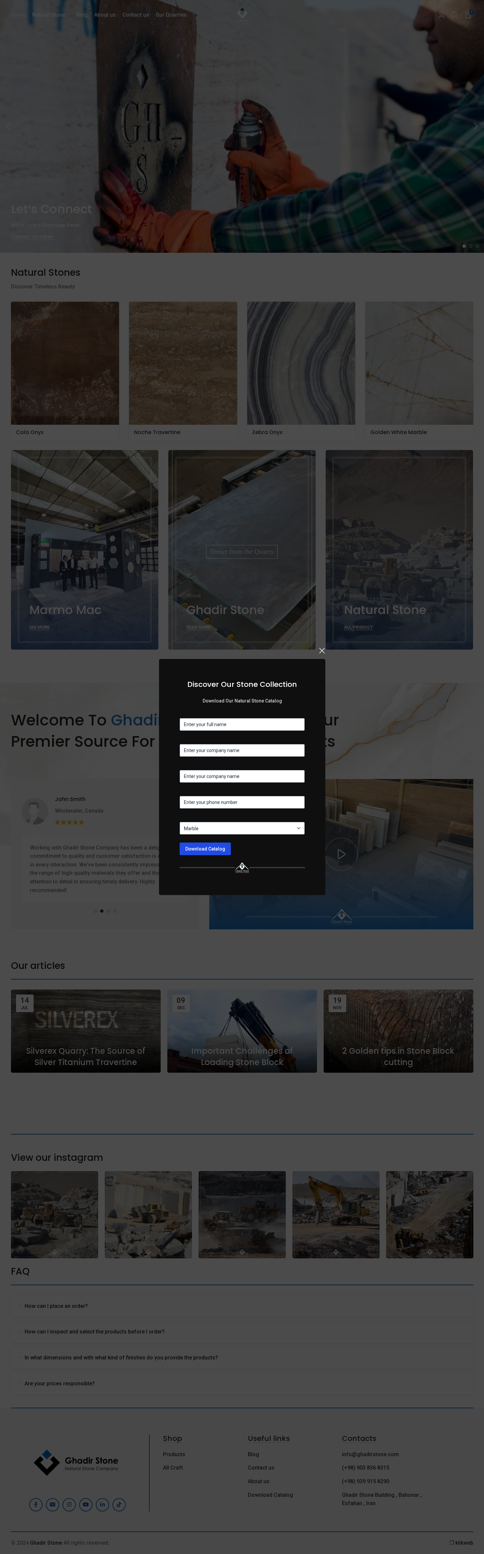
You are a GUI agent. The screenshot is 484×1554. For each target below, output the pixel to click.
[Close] (322, 650)
